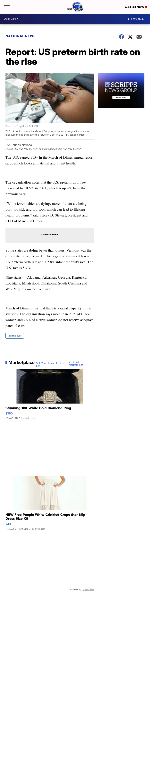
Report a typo (15, 335)
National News (20, 36)
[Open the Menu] (6, 7)
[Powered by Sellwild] (88, 589)
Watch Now (134, 7)
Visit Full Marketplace (76, 363)
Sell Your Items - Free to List (50, 364)
